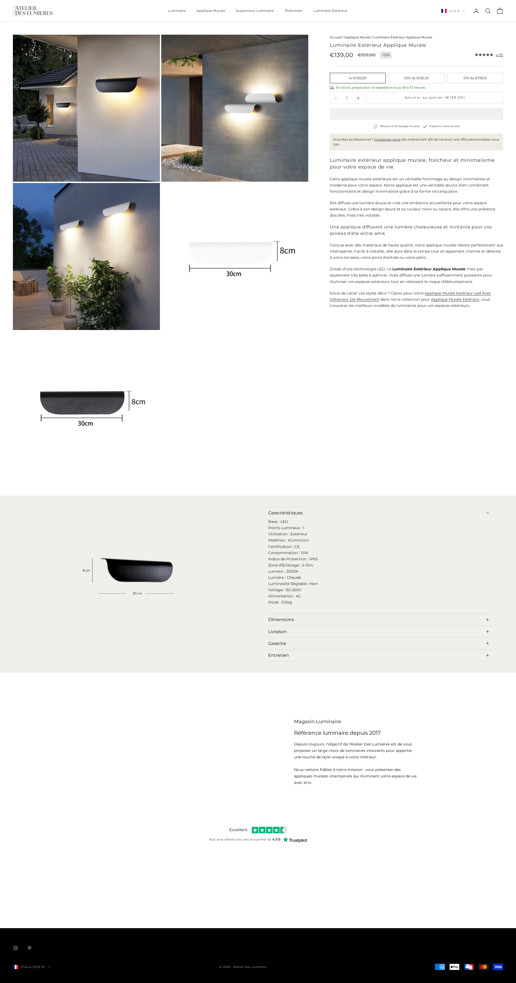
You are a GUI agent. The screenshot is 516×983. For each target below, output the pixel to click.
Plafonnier (294, 11)
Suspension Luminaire (255, 11)
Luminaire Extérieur (330, 11)
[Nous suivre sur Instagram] (15, 948)
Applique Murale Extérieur (455, 299)
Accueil (336, 37)
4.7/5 (499, 55)
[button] (416, 114)
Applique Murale (211, 11)
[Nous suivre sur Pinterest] (29, 948)
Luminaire (177, 11)
